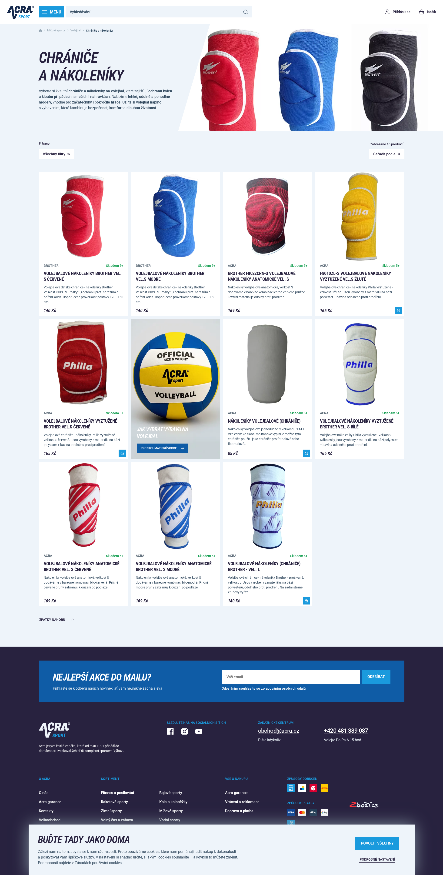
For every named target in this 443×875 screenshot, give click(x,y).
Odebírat (376, 677)
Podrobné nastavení (377, 859)
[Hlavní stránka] (20, 12)
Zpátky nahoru (52, 619)
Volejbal (75, 30)
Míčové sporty (56, 30)
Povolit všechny (377, 843)
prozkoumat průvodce (159, 448)
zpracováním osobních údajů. (283, 688)
